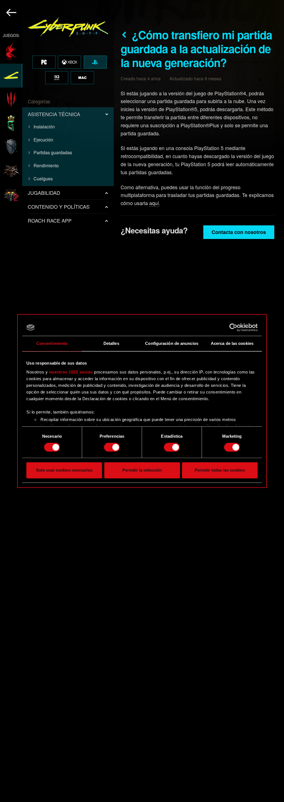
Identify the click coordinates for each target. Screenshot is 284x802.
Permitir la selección (142, 470)
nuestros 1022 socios (71, 372)
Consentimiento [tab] (51, 343)
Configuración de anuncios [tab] (171, 343)
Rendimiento (46, 165)
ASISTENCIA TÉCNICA (54, 114)
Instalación (44, 126)
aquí (154, 202)
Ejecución (43, 139)
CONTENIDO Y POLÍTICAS (59, 206)
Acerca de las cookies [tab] (232, 343)
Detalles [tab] (111, 343)
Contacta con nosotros (239, 232)
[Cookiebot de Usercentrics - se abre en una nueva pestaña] (233, 327)
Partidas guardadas (53, 152)
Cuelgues (43, 178)
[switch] (112, 447)
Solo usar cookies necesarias (64, 470)
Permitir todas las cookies (220, 470)
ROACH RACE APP (50, 220)
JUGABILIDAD (44, 192)
